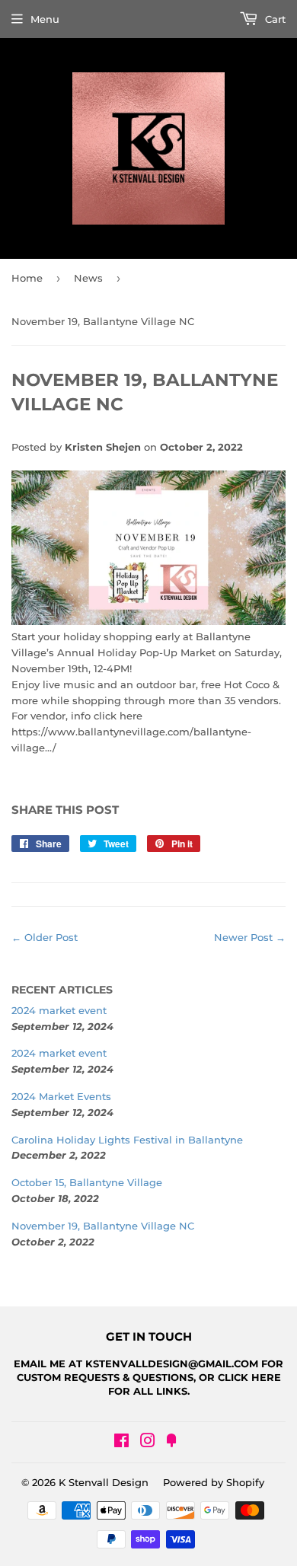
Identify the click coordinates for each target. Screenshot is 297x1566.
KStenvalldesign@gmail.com (171, 1363)
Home (27, 278)
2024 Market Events (61, 1096)
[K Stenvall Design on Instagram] (147, 1443)
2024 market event (59, 1010)
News (88, 278)
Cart (274, 19)
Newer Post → (250, 937)
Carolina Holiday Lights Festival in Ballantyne (127, 1140)
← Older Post (44, 937)
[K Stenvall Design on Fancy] (171, 1443)
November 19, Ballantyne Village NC (102, 1226)
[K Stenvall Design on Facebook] (121, 1443)
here (266, 1377)
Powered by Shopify (213, 1482)
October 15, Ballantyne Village (86, 1182)
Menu (44, 19)
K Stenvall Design (103, 1482)
